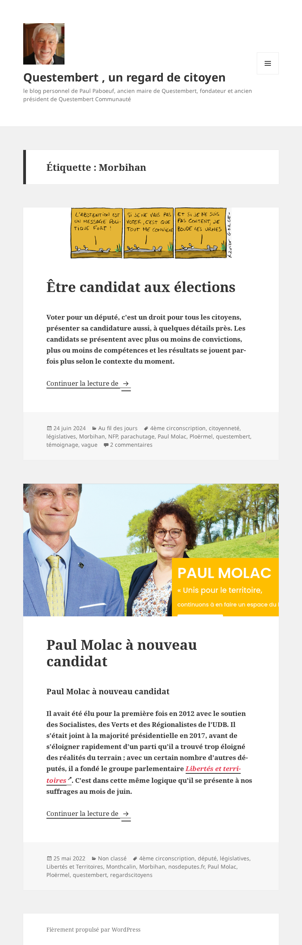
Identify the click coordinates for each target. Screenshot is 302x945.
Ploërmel (201, 436)
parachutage (138, 436)
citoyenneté (224, 428)
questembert (233, 436)
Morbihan (92, 436)
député (207, 858)
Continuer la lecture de (88, 383)
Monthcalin (121, 866)
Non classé (112, 858)
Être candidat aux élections (141, 286)
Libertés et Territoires (74, 866)
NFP (113, 436)
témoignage (62, 444)
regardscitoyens (131, 874)
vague (89, 444)
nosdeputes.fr (186, 866)
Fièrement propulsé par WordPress (93, 929)
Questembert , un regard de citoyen (124, 77)
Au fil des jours (118, 428)
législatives (61, 436)
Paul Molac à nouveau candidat (121, 652)
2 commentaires (131, 444)
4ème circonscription (178, 428)
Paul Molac (172, 436)
